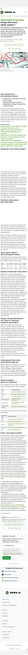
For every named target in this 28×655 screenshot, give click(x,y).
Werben (4, 610)
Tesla (18, 517)
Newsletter (5, 616)
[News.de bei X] (16, 649)
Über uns (5, 613)
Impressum (5, 599)
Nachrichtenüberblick (8, 627)
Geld (15, 517)
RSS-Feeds (5, 621)
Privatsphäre (6, 637)
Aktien (8, 517)
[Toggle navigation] (25, 12)
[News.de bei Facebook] (14, 649)
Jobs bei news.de (7, 631)
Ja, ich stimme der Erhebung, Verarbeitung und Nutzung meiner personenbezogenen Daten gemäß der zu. (13, 552)
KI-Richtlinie (5, 634)
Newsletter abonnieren (11, 581)
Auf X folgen (7, 574)
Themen (4, 624)
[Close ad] (1, 8)
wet (2, 513)
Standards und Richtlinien (9, 605)
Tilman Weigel (18, 39)
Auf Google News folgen (11, 577)
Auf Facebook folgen (10, 571)
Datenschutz (6, 602)
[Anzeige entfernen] (27, 649)
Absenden (7, 558)
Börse (12, 517)
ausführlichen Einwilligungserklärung (12, 554)
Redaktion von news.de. (17, 521)
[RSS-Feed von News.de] (18, 649)
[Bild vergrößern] (27, 53)
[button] (14, 44)
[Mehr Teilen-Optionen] (19, 48)
